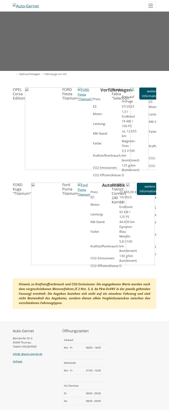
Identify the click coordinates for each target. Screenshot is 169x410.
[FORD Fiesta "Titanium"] (85, 94)
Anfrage (17, 361)
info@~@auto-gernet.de (27, 354)
